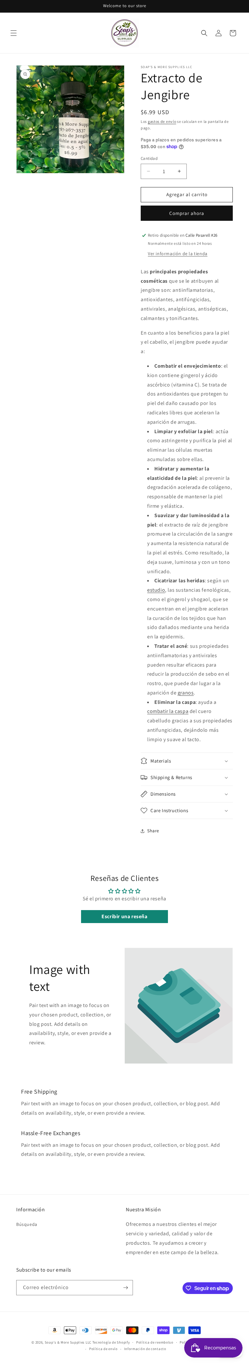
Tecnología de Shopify (111, 1342)
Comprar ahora (186, 213)
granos (186, 692)
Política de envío (103, 1348)
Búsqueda (26, 1224)
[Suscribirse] (125, 1287)
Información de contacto (145, 1348)
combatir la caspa (167, 711)
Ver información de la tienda (178, 253)
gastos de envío (162, 121)
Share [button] (153, 831)
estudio (156, 590)
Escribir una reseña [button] (124, 916)
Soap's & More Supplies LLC (68, 1342)
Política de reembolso (154, 1342)
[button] (13, 33)
